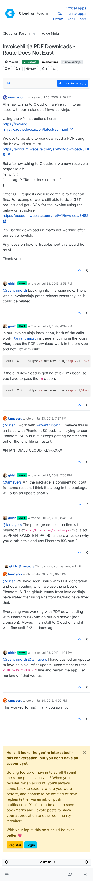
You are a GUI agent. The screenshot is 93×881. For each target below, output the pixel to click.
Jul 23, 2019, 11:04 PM (57, 652)
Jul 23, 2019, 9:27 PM (51, 574)
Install (83, 19)
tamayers (15, 418)
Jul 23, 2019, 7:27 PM (51, 418)
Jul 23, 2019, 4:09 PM (57, 326)
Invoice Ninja (50, 62)
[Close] (84, 752)
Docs (71, 19)
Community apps (71, 13)
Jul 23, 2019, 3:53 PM (57, 283)
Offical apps (76, 8)
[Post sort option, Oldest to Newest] (9, 83)
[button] (6, 874)
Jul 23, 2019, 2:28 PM (56, 97)
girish (12, 283)
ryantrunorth (17, 97)
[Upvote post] (79, 270)
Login (30, 845)
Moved (13, 62)
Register (15, 845)
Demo (58, 19)
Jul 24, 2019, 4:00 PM (51, 700)
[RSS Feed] (54, 68)
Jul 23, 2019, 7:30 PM (57, 475)
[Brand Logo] (10, 13)
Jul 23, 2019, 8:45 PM (57, 518)
